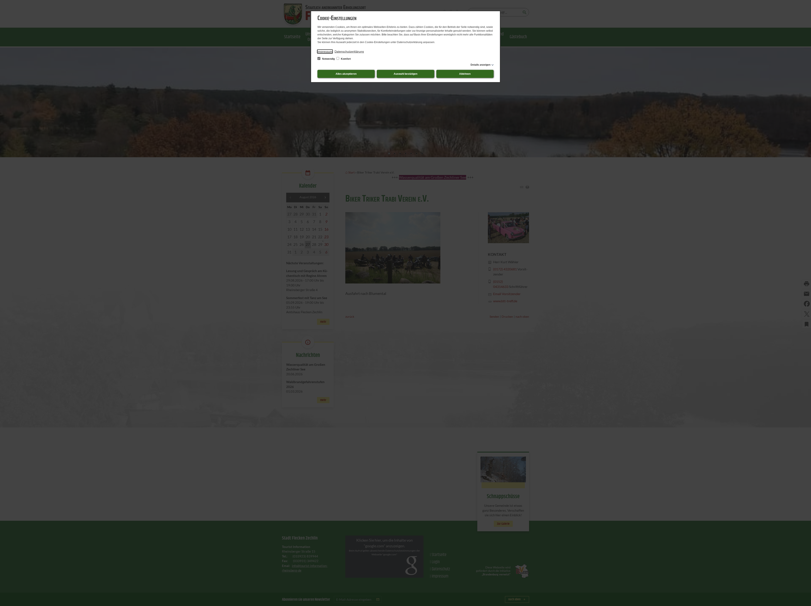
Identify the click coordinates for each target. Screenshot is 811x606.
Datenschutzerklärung (349, 51)
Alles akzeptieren (346, 73)
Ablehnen (465, 73)
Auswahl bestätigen (405, 73)
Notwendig (328, 58)
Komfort (345, 58)
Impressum (324, 51)
